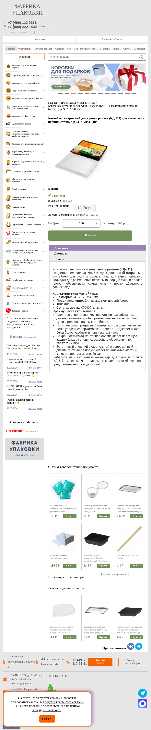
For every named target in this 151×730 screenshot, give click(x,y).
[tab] (97, 248)
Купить (90, 235)
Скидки (59, 48)
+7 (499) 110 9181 (22, 23)
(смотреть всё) (30, 337)
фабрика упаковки (27, 9)
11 (127, 93)
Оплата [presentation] (59, 259)
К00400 (86, 307)
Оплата (116, 48)
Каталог (24, 56)
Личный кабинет (112, 39)
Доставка (105, 48)
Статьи (127, 48)
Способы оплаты (53, 676)
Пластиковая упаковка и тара (78, 102)
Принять (47, 718)
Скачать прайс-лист (24, 422)
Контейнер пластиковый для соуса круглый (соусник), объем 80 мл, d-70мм (97, 509)
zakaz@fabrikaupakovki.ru (25, 689)
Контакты (39, 39)
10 (120, 93)
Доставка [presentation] (60, 253)
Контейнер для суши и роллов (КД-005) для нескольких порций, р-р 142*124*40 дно (129, 630)
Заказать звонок (19, 32)
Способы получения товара (82, 48)
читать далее (35, 354)
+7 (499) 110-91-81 (79, 661)
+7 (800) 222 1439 (22, 27)
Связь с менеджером (133, 662)
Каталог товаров (43, 48)
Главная (10, 48)
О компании (24, 48)
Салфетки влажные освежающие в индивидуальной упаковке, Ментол (63, 509)
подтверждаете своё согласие (64, 702)
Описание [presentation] (61, 248)
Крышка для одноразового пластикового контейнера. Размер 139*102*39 (61, 630)
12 (134, 93)
